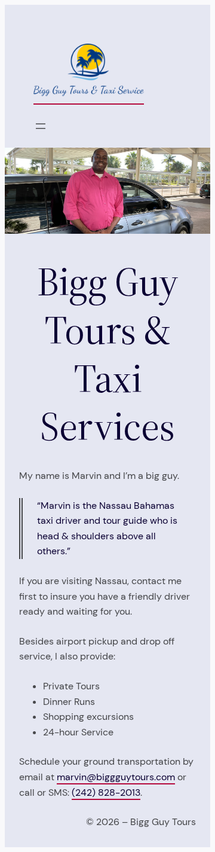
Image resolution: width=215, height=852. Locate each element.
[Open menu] (40, 126)
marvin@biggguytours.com (116, 777)
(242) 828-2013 (106, 792)
